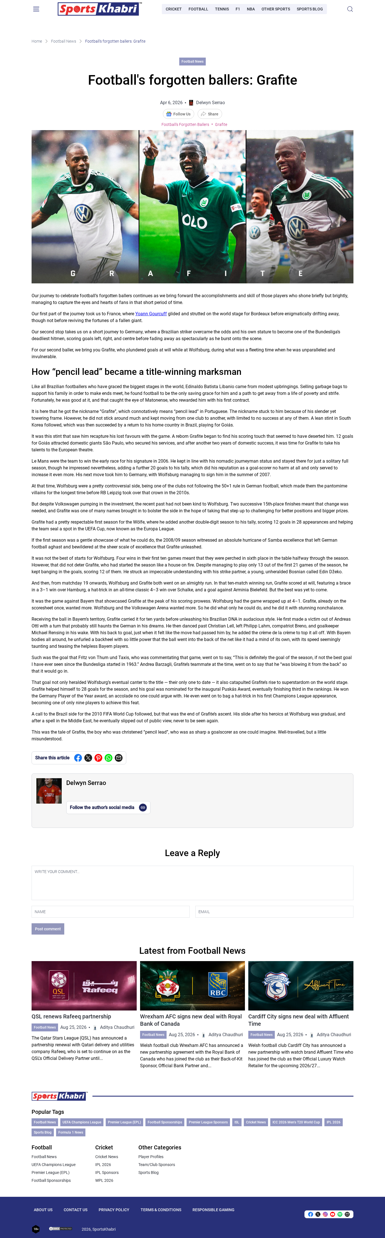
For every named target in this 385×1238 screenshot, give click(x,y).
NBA (251, 9)
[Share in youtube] (332, 1214)
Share (213, 114)
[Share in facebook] (78, 758)
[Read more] (84, 1015)
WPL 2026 (104, 1180)
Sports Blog (310, 9)
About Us (43, 1210)
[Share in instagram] (325, 1214)
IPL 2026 (333, 1122)
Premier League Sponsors (208, 1122)
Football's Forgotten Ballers (185, 124)
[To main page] (99, 9)
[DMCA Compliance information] (61, 1229)
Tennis (222, 9)
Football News (63, 41)
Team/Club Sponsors (156, 1164)
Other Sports (276, 9)
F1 (238, 9)
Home (37, 41)
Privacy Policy (114, 1210)
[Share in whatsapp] (108, 758)
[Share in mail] (119, 758)
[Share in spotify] (339, 1214)
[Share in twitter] (88, 758)
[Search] (350, 9)
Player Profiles (150, 1156)
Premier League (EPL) (124, 1122)
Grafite (221, 124)
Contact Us (75, 1210)
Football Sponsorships (165, 1122)
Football (198, 9)
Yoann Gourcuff (151, 313)
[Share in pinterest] (98, 758)
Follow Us (182, 114)
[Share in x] (317, 1214)
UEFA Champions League (82, 1122)
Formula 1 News (70, 1132)
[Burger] (36, 9)
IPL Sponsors (107, 1172)
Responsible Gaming (213, 1210)
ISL (236, 1122)
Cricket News (256, 1122)
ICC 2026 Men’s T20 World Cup (296, 1122)
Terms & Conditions (161, 1210)
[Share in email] (347, 1214)
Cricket (174, 9)
